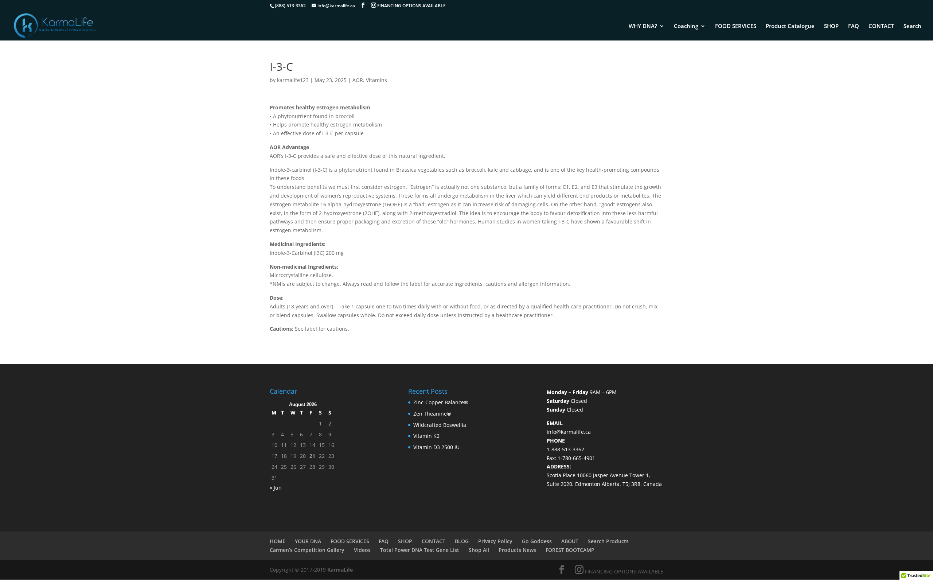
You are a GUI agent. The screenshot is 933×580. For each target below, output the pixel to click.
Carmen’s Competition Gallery (307, 549)
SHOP (831, 26)
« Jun (276, 487)
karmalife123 (293, 80)
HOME (277, 541)
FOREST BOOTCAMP (570, 549)
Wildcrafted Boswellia (439, 424)
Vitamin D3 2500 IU (436, 447)
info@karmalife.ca (569, 431)
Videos (362, 549)
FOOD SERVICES (735, 26)
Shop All (479, 549)
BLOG (462, 541)
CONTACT (881, 26)
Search (912, 26)
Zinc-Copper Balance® (440, 402)
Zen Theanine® (432, 413)
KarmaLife (340, 569)
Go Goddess (537, 541)
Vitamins (376, 80)
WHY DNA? (643, 26)
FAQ (853, 26)
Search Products (608, 541)
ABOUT (569, 541)
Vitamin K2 (426, 435)
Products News (517, 549)
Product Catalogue (790, 26)
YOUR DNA (308, 541)
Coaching (686, 26)
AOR (357, 80)
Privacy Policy (495, 541)
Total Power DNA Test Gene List (419, 549)
